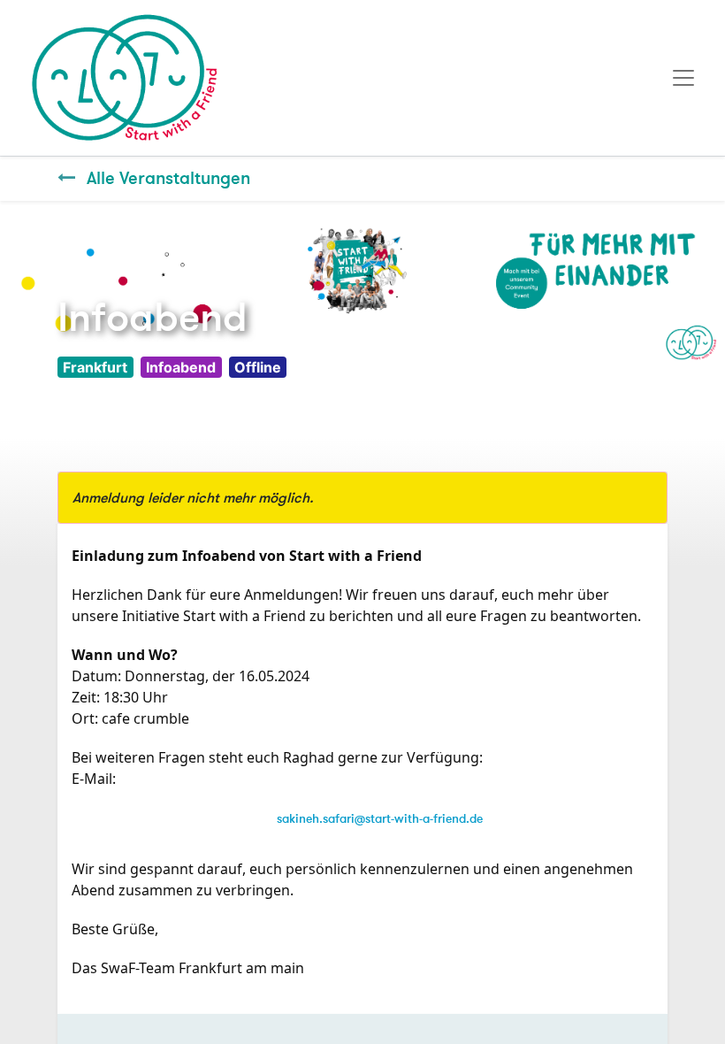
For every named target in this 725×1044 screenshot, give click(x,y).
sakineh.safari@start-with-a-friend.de (380, 818)
